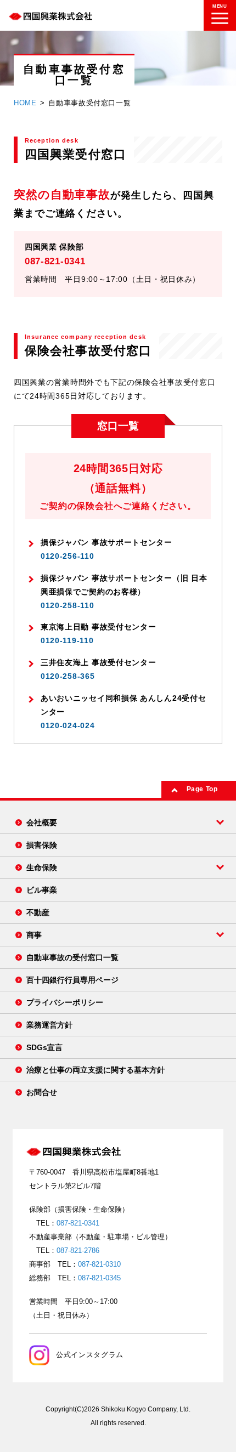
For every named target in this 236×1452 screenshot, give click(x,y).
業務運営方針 (49, 1024)
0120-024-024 (67, 725)
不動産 (37, 912)
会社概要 (41, 822)
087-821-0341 (55, 261)
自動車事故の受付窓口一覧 (72, 957)
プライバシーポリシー (64, 1002)
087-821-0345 (99, 1278)
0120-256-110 (67, 556)
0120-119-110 (67, 640)
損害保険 (41, 845)
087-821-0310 (99, 1264)
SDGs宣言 (44, 1047)
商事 (34, 935)
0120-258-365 (67, 676)
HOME (25, 103)
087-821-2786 (78, 1250)
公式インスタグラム (89, 1355)
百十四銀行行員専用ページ (72, 979)
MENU (219, 6)
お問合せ (41, 1092)
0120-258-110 (67, 605)
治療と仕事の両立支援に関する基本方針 (95, 1069)
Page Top (202, 789)
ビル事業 (41, 890)
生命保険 (41, 867)
